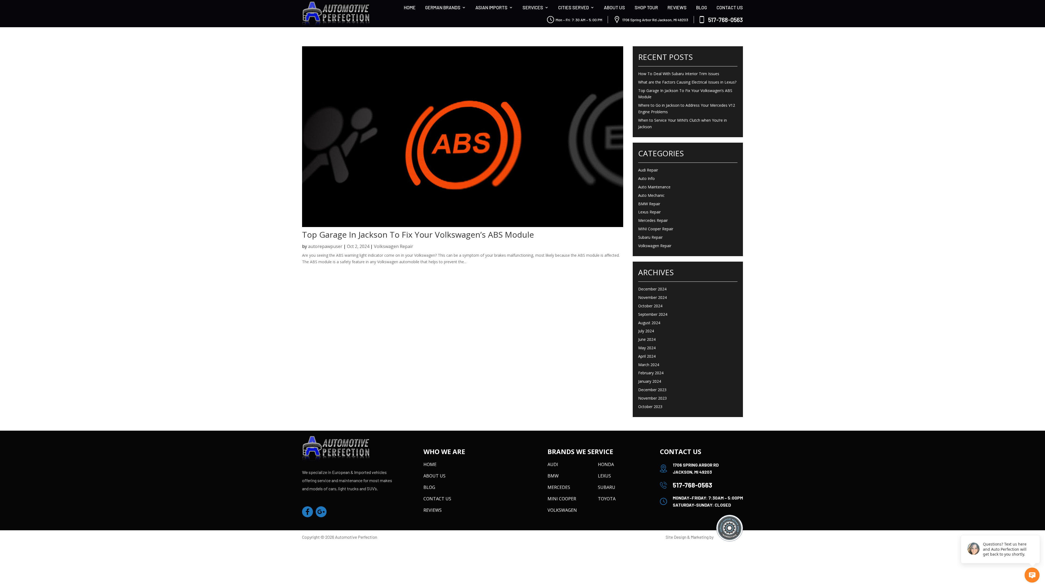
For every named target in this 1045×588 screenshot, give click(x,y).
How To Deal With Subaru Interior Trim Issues (678, 73)
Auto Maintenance (654, 186)
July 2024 (646, 330)
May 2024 (647, 347)
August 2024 (649, 322)
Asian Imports (491, 7)
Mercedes (559, 487)
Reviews (677, 7)
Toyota (607, 499)
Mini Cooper (562, 499)
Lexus (604, 476)
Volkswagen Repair (393, 246)
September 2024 (652, 314)
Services (532, 7)
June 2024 (647, 339)
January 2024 (649, 381)
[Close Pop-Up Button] (1037, 529)
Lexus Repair (649, 212)
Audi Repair (648, 170)
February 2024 (650, 372)
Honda (606, 464)
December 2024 (652, 289)
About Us (614, 7)
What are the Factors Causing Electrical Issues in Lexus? (687, 82)
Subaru (606, 487)
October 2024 (650, 305)
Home (410, 7)
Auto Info (646, 178)
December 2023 (652, 389)
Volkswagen (562, 510)
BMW (553, 476)
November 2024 (652, 297)
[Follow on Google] (321, 511)
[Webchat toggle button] (1032, 575)
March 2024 (648, 364)
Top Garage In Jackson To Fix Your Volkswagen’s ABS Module (418, 234)
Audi (553, 464)
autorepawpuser (325, 246)
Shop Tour (646, 7)
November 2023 (652, 398)
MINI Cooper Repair (655, 228)
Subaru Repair (650, 237)
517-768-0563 (725, 19)
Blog (701, 7)
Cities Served (573, 7)
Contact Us (730, 7)
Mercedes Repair (653, 220)
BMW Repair (649, 203)
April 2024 (647, 356)
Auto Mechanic (651, 195)
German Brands (442, 7)
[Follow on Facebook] (307, 511)
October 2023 (650, 406)
